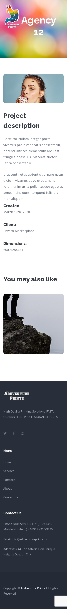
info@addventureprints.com (30, 539)
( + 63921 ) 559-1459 (38, 524)
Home (7, 462)
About (7, 488)
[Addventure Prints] (12, 16)
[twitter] (5, 433)
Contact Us (10, 497)
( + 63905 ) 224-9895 (39, 529)
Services (8, 471)
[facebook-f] (14, 433)
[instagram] (22, 433)
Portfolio (9, 480)
